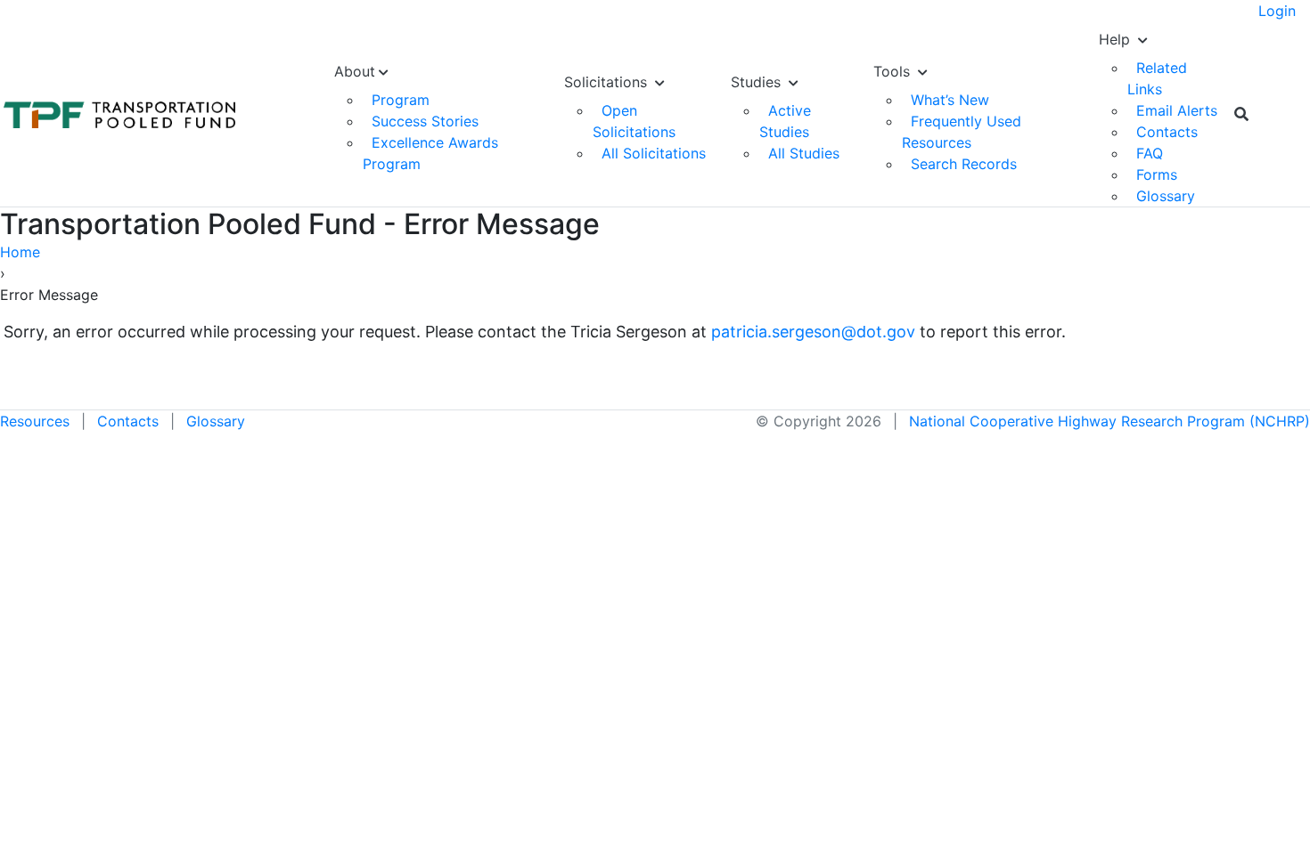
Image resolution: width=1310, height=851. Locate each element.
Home (20, 252)
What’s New (950, 100)
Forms (1156, 174)
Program (401, 100)
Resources (35, 421)
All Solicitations (654, 153)
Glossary (1165, 196)
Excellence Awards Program (430, 153)
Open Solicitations (634, 121)
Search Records (964, 164)
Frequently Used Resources (961, 131)
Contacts (1167, 132)
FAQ (1149, 153)
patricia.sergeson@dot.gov (813, 331)
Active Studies (785, 121)
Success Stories (425, 121)
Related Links (1157, 78)
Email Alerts (1176, 110)
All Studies (803, 153)
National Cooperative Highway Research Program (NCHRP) (1109, 421)
